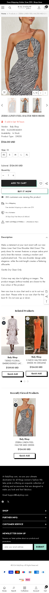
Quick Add (12, 374)
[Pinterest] (3, 501)
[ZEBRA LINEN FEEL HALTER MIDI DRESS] (24, 417)
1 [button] (21, 381)
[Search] (9, 7)
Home (3, 13)
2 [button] (24, 381)
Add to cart (19, 183)
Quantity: (5, 170)
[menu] (2, 7)
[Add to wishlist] (41, 183)
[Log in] (39, 7)
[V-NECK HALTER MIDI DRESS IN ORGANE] (36, 335)
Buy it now (24, 191)
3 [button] (28, 381)
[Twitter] (8, 501)
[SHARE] (46, 184)
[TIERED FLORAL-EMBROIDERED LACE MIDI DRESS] (12, 335)
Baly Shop (14, 126)
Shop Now (38, 2)
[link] (13, 589)
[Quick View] (4, 323)
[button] (40, 93)
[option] (24, 56)
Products (12, 13)
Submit (40, 546)
